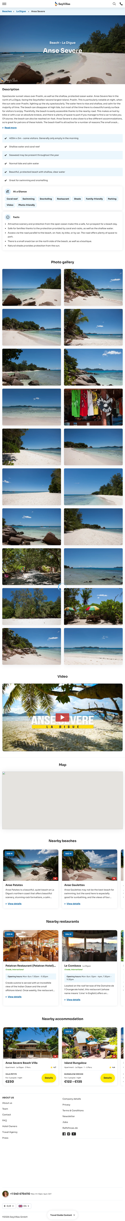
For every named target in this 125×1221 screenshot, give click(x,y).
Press (5, 1138)
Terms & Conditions (73, 1110)
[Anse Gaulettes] (89, 865)
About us (7, 1103)
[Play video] (54, 878)
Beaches (7, 11)
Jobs (65, 1122)
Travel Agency (10, 1132)
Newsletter (68, 1116)
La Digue (21, 11)
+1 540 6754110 (20, 1193)
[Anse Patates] (30, 865)
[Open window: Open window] (121, 3)
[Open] (4, 4)
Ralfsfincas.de (70, 1128)
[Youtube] (74, 1133)
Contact (6, 1114)
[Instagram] (68, 1133)
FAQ (4, 1120)
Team (5, 1108)
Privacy (66, 1104)
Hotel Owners (9, 1126)
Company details (71, 1098)
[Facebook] (64, 1133)
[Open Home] (62, 4)
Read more (11, 127)
